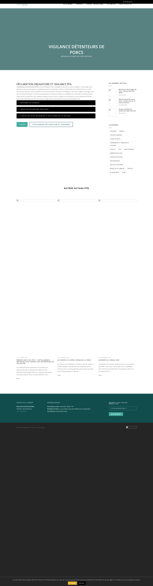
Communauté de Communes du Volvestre (119, 144)
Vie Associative (114, 172)
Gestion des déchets (116, 157)
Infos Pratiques (86, 56)
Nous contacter (126, 4)
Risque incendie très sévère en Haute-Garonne (127, 110)
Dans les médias (129, 149)
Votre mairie (67, 4)
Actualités (111, 4)
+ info (22, 124)
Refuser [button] (81, 583)
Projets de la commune (117, 168)
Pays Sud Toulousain (116, 164)
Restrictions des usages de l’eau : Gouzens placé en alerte (128, 91)
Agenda (121, 131)
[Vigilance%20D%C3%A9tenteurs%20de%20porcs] (50, 135)
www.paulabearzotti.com (26, 427)
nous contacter (21, 411)
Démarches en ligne (116, 153)
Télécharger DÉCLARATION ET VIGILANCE (51, 124)
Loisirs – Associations (95, 4)
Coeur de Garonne (116, 135)
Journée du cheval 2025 (109, 360)
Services (79, 4)
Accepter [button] (72, 583)
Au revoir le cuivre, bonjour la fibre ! (75, 360)
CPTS (119, 149)
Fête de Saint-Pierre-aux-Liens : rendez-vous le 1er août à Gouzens (127, 100)
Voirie (124, 172)
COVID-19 (112, 149)
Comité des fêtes (115, 139)
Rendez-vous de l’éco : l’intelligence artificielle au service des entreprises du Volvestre (35, 361)
